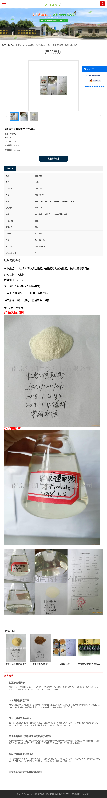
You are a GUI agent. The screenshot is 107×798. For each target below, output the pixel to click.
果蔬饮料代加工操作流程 (21, 754)
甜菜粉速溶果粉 (17, 682)
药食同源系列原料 (43, 45)
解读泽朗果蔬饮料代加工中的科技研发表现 (30, 736)
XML (60, 794)
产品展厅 (30, 45)
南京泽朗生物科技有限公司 (48, 794)
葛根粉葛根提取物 (40, 664)
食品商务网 (85, 794)
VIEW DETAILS (91, 695)
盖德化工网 (76, 794)
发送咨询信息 (53, 159)
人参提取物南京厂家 (19, 700)
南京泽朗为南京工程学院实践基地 (25, 772)
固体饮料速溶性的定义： (21, 718)
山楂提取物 (65, 664)
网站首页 (20, 45)
